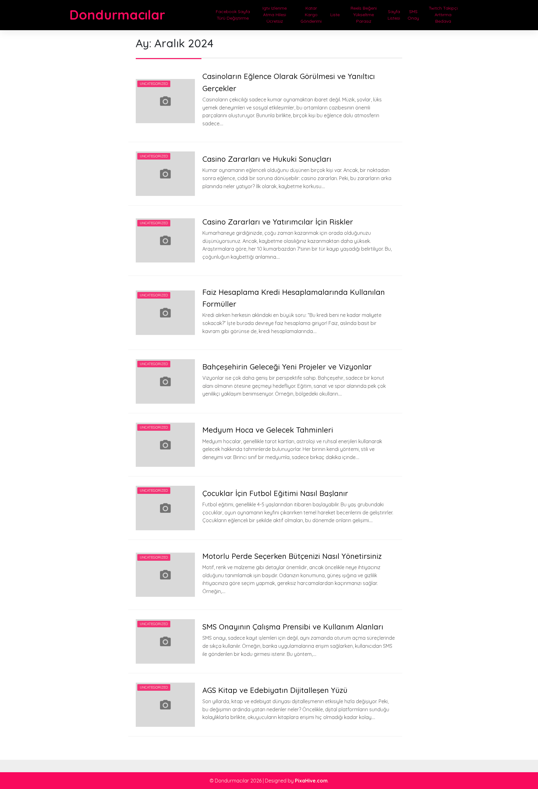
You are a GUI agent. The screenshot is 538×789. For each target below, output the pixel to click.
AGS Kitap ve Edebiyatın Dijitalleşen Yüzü (274, 690)
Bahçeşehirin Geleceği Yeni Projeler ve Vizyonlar (287, 366)
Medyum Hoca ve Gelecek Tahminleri (267, 429)
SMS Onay (413, 15)
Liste (335, 14)
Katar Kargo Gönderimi (311, 14)
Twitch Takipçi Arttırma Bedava (443, 14)
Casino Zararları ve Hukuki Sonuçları (266, 159)
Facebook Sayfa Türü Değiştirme (233, 15)
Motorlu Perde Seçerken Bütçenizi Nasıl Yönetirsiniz (292, 556)
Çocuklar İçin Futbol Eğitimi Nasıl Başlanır (275, 493)
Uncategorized (154, 83)
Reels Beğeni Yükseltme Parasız (364, 14)
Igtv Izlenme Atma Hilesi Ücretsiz (274, 14)
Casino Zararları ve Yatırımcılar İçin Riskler (277, 221)
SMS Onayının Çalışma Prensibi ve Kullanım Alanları (292, 626)
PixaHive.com (311, 780)
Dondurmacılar (117, 15)
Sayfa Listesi (394, 15)
